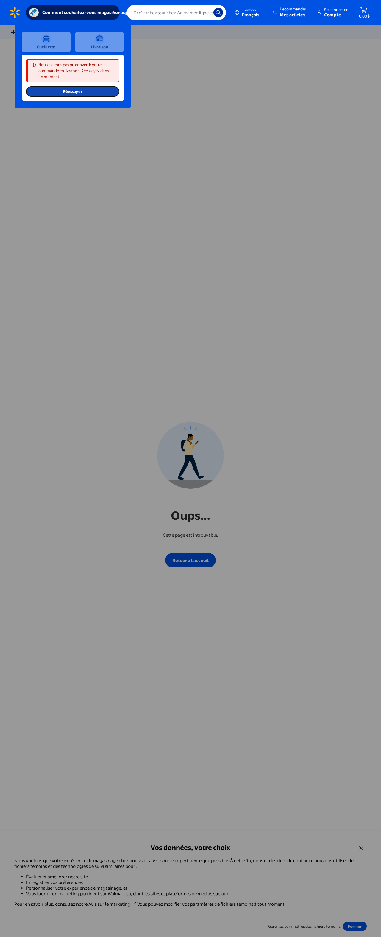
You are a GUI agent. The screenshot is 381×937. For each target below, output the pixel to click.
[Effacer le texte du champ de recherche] (204, 12)
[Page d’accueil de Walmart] (15, 12)
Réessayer (72, 91)
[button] (290, 12)
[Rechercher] (218, 12)
